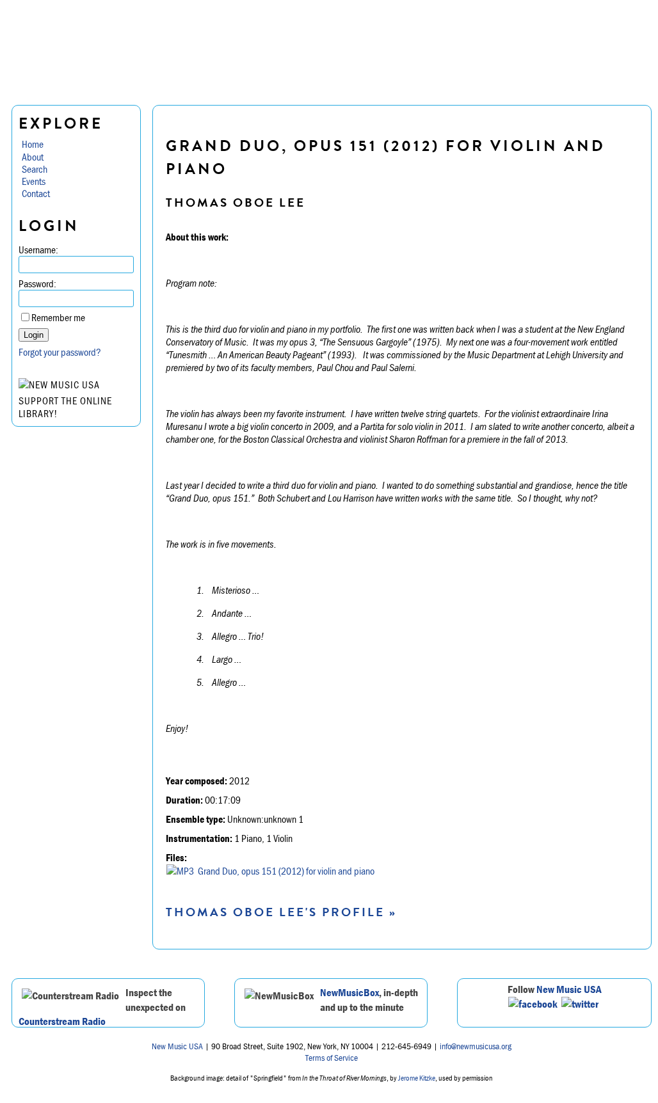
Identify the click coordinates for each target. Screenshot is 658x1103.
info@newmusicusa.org (475, 1046)
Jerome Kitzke (416, 1078)
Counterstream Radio (62, 1021)
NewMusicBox (349, 992)
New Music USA (569, 989)
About (33, 156)
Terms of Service (331, 1057)
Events (33, 181)
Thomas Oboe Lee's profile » (281, 912)
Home (33, 144)
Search (34, 169)
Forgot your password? (60, 351)
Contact (36, 193)
